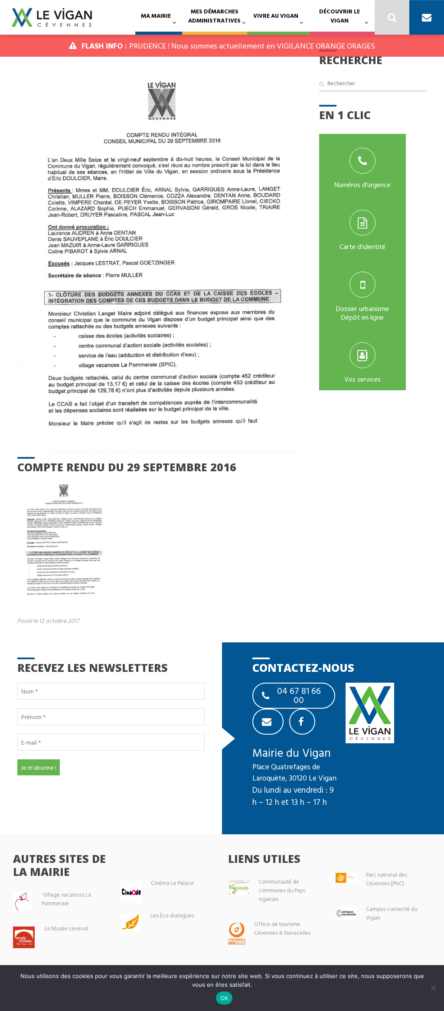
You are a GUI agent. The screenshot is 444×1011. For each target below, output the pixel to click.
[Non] (433, 988)
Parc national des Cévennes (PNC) (386, 879)
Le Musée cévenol (66, 928)
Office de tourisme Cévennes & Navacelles (282, 928)
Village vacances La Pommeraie (66, 899)
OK (224, 998)
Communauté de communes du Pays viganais (281, 890)
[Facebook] (302, 722)
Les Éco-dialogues (172, 915)
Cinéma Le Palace (172, 883)
